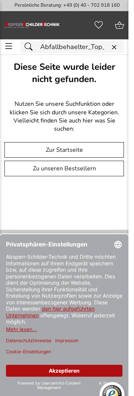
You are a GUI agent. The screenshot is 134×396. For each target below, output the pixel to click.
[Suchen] (30, 47)
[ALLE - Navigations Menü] (8, 46)
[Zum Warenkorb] (119, 25)
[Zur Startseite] (32, 25)
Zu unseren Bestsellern (64, 168)
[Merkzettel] (98, 25)
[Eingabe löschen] (113, 47)
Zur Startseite (64, 150)
